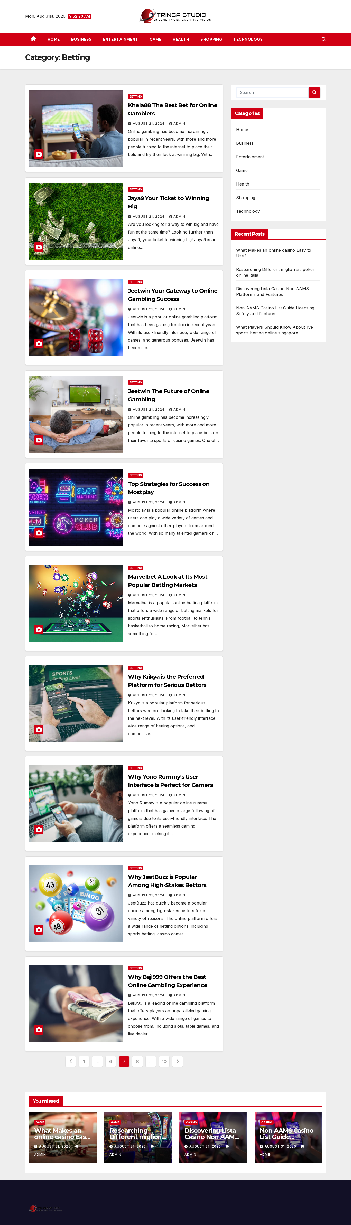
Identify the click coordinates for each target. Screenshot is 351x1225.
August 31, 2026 (55, 1146)
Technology (248, 39)
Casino (191, 1122)
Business (81, 39)
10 (164, 1061)
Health (181, 39)
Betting (136, 96)
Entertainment (120, 39)
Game (155, 39)
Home (54, 39)
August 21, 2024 (149, 123)
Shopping (211, 39)
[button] (324, 39)
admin (179, 123)
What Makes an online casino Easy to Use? (61, 1137)
